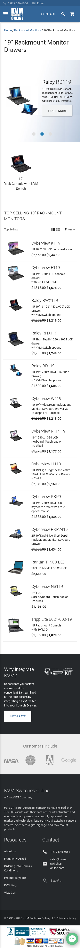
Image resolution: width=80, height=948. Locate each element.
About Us (10, 851)
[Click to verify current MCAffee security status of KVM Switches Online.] (60, 935)
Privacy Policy (67, 918)
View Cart (10, 892)
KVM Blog (10, 885)
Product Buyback (15, 877)
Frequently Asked (15, 858)
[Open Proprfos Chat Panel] (72, 939)
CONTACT (48, 14)
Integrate (18, 716)
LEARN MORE (57, 110)
